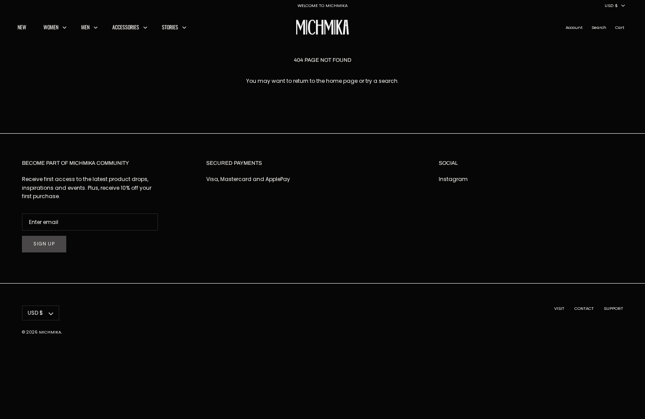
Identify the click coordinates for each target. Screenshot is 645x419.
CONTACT (584, 308)
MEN (85, 27)
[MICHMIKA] (322, 27)
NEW (22, 27)
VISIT (559, 308)
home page (342, 81)
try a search (382, 81)
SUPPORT (613, 308)
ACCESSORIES (125, 27)
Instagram (453, 179)
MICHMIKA (50, 332)
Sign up (44, 244)
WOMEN (50, 27)
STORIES (170, 27)
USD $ (611, 5)
